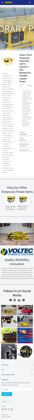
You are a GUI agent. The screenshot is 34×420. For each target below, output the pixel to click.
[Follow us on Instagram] (6, 409)
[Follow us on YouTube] (9, 409)
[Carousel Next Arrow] (31, 202)
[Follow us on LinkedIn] (12, 409)
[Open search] (30, 2)
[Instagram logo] (23, 300)
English (4, 401)
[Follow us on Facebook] (3, 409)
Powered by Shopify (6, 416)
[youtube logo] (15, 300)
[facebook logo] (10, 300)
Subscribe (7, 394)
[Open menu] (2, 2)
